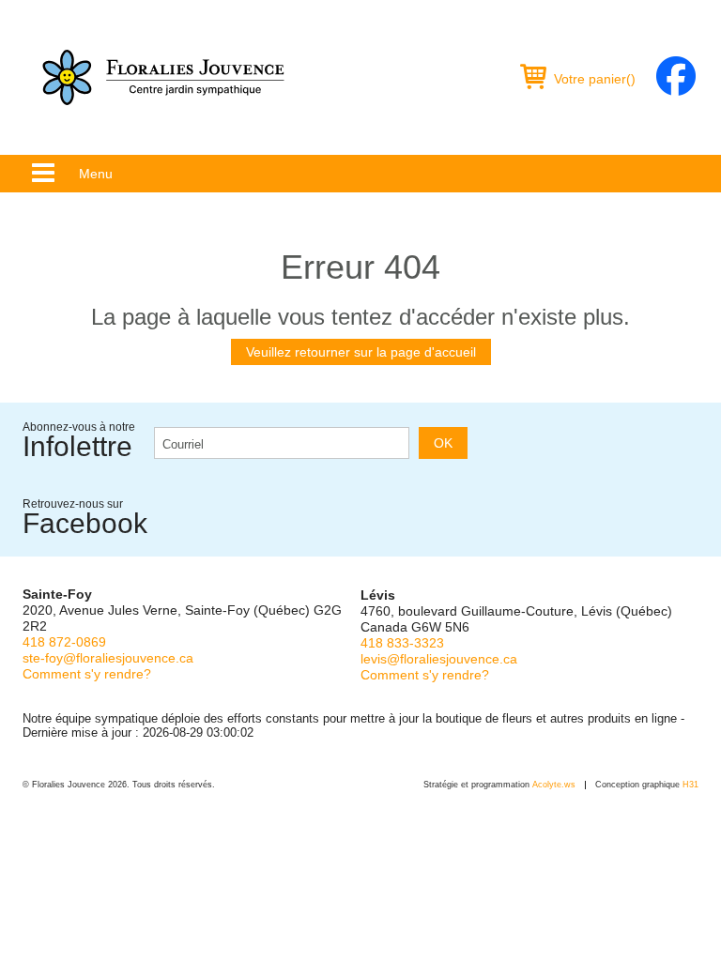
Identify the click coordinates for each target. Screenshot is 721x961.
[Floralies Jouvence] (163, 77)
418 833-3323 (402, 642)
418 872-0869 (64, 641)
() (595, 78)
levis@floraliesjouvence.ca (438, 658)
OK (443, 442)
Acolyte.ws (553, 784)
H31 (690, 784)
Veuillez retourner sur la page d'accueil (361, 351)
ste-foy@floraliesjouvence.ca (108, 657)
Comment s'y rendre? (87, 673)
